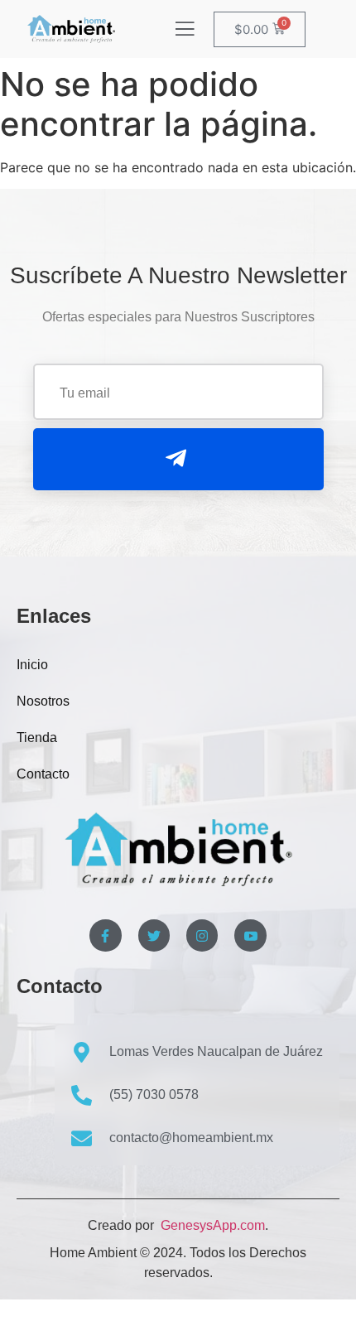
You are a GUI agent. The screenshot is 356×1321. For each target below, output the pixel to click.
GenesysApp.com (211, 1225)
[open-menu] (184, 31)
